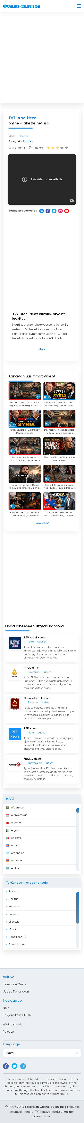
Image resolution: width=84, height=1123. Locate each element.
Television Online (14, 984)
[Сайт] (41, 211)
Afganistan (18, 807)
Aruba (15, 868)
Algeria (15, 830)
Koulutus (14, 906)
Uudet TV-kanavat (16, 991)
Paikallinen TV (17, 937)
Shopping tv (17, 944)
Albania (16, 822)
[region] (42, 839)
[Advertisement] (42, 58)
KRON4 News (32, 759)
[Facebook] (48, 211)
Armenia (16, 860)
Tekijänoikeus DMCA (17, 1015)
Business (14, 891)
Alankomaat (19, 815)
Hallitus (13, 899)
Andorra (16, 838)
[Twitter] (54, 211)
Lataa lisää (42, 523)
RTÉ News (30, 728)
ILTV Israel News (34, 637)
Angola (15, 845)
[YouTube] (66, 211)
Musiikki (13, 929)
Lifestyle (14, 921)
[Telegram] (23, 1066)
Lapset (13, 914)
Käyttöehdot (12, 1024)
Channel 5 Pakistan (36, 698)
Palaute (8, 1031)
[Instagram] (60, 211)
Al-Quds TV (31, 667)
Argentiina (17, 853)
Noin (6, 1008)
